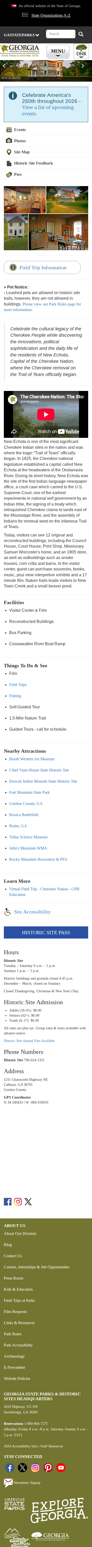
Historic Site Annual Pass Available (29, 1041)
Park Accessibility (18, 1345)
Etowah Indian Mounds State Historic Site (43, 781)
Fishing (15, 696)
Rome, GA (18, 826)
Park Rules (12, 1334)
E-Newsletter (14, 1367)
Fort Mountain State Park (29, 792)
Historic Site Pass (46, 932)
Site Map (22, 152)
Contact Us (13, 1256)
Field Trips (18, 684)
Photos (20, 141)
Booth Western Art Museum (31, 759)
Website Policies (17, 1378)
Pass (18, 174)
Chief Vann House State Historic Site (39, 770)
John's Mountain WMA (28, 848)
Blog (8, 1245)
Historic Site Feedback (33, 163)
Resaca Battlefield (23, 815)
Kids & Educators (18, 1289)
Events (20, 130)
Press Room (13, 1278)
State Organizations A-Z (51, 15)
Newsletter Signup (26, 1483)
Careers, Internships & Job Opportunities (37, 1267)
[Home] (20, 51)
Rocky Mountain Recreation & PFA (38, 859)
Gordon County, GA (26, 803)
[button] (7, 70)
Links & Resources (19, 1323)
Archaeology (14, 1356)
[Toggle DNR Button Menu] (81, 51)
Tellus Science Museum (28, 837)
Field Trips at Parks (19, 1300)
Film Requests (15, 1311)
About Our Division (20, 1233)
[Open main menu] (59, 52)
